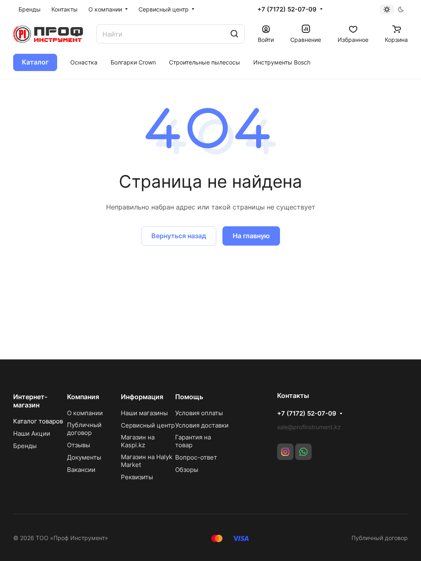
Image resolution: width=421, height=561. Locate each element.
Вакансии (81, 470)
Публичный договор (84, 429)
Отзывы (78, 445)
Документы (84, 457)
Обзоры (186, 470)
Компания (83, 397)
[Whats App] (303, 452)
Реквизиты (137, 477)
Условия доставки (202, 425)
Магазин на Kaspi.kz (138, 441)
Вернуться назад (178, 236)
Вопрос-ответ (196, 457)
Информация (142, 397)
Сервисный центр (148, 425)
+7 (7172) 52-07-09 (287, 9)
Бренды (25, 446)
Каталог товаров (38, 421)
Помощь (189, 397)
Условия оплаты (199, 413)
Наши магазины (144, 413)
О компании (85, 413)
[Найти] (234, 34)
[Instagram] (285, 452)
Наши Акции (31, 433)
